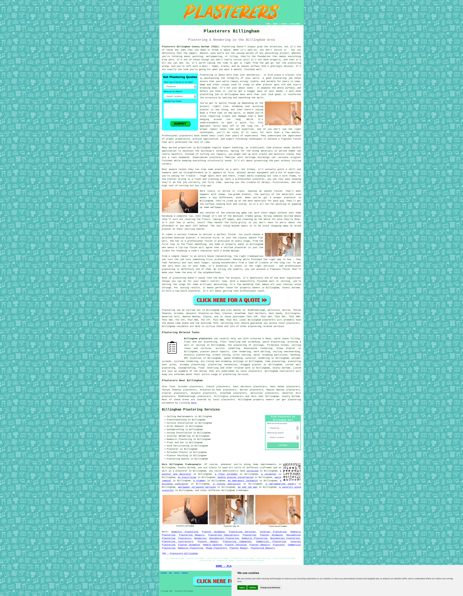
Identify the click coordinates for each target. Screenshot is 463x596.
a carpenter (268, 474)
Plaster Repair (208, 541)
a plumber (199, 480)
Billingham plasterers (198, 338)
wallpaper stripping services (197, 487)
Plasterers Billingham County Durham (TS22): (191, 46)
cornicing (252, 471)
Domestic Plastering (184, 532)
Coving (176, 573)
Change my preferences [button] (270, 587)
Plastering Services (242, 532)
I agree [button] (242, 587)
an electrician (187, 477)
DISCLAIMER (295, 24)
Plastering (249, 535)
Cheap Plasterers (216, 548)
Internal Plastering (273, 532)
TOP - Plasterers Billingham (180, 553)
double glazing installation (235, 477)
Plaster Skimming (213, 532)
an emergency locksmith (243, 480)
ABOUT (275, 24)
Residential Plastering (224, 538)
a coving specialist (227, 484)
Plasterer (279, 545)
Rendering (200, 538)
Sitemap (164, 573)
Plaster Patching (235, 545)
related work (242, 368)
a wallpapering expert (281, 484)
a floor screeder (226, 474)
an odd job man (247, 487)
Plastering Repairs (191, 535)
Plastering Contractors (177, 541)
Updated (185, 573)
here (193, 403)
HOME (268, 24)
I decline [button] (252, 587)
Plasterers (184, 538)
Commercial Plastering (271, 541)
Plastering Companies (237, 541)
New (170, 573)
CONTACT (284, 24)
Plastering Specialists (223, 535)
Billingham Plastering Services (191, 409)
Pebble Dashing (212, 545)
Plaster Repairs (259, 545)
